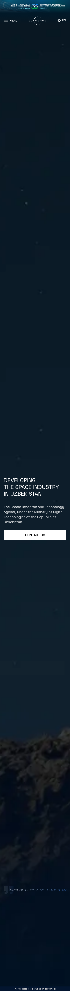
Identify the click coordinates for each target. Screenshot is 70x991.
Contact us (35, 535)
